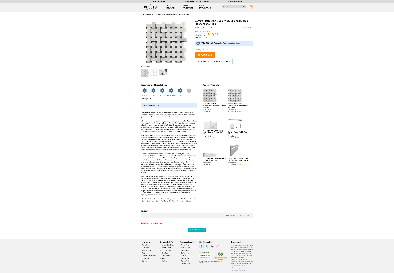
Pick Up (183, 255)
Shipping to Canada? (222, 61)
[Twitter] (207, 246)
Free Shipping (149, 14)
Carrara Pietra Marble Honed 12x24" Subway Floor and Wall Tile (213, 132)
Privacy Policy (185, 245)
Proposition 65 (166, 255)
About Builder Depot (168, 245)
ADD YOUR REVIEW (197, 230)
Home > (143, 14)
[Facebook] (201, 246)
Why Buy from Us (147, 250)
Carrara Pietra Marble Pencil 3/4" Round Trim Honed (238, 133)
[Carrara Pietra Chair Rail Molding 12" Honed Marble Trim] (210, 156)
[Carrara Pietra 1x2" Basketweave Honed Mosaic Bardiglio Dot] (235, 102)
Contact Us (145, 258)
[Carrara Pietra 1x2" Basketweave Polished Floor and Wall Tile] (210, 102)
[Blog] (212, 246)
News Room (165, 253)
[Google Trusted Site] (220, 259)
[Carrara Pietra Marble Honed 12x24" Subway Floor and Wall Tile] (210, 128)
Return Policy (185, 250)
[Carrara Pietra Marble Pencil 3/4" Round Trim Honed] (235, 130)
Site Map (164, 261)
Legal (163, 258)
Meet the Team (166, 247)
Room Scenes (146, 245)
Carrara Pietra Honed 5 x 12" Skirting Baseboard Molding (238, 159)
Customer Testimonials (149, 255)
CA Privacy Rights (167, 250)
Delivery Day (185, 253)
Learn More (145, 247)
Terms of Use (185, 258)
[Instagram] (218, 246)
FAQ (143, 253)
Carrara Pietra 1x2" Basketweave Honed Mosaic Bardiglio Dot (238, 105)
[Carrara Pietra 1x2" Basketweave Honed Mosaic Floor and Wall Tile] (166, 63)
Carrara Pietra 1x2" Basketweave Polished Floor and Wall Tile (214, 105)
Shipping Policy (185, 247)
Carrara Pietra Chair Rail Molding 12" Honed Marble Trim (214, 159)
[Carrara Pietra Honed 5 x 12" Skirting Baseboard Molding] (234, 156)
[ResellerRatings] (204, 252)
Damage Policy (185, 263)
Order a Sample (203, 61)
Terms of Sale (185, 261)
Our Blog (144, 261)
